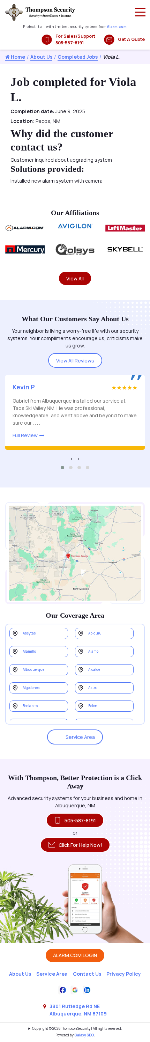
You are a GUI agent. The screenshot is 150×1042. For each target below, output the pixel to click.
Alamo (93, 651)
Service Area (80, 737)
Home (17, 56)
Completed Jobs (78, 56)
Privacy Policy (123, 973)
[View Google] (75, 989)
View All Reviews (75, 360)
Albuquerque (33, 669)
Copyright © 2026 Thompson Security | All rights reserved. (77, 1028)
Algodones (31, 687)
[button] (62, 467)
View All (75, 278)
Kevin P (24, 387)
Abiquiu (95, 633)
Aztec (92, 687)
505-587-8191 (80, 820)
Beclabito (30, 706)
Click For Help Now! (80, 845)
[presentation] (71, 458)
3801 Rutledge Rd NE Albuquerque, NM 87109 (78, 1010)
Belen (92, 706)
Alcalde (94, 669)
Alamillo (29, 651)
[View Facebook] (63, 989)
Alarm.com (117, 26)
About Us (41, 56)
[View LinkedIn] (87, 989)
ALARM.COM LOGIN (75, 955)
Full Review (25, 435)
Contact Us (87, 973)
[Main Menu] (140, 12)
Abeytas (29, 633)
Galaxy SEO (84, 1035)
